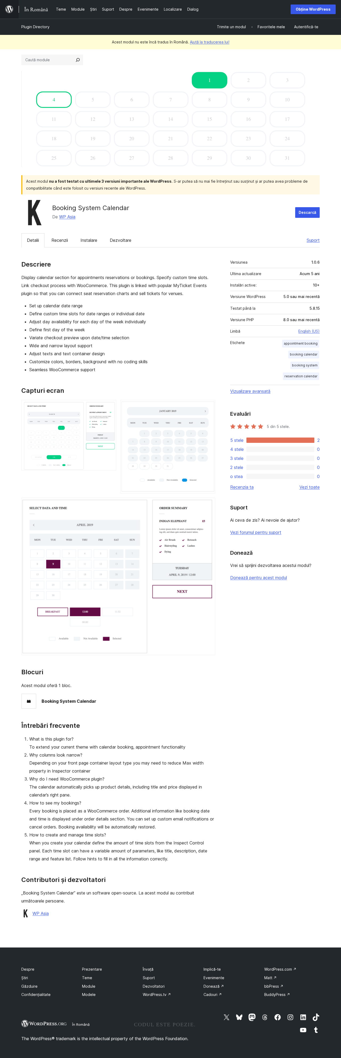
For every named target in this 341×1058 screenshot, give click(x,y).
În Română (81, 1024)
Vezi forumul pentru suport (255, 532)
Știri (24, 977)
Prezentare (92, 969)
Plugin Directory (35, 26)
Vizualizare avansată (250, 391)
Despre (27, 969)
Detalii (33, 240)
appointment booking (301, 343)
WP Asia (67, 216)
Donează (214, 986)
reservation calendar (301, 376)
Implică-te (212, 969)
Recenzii (59, 240)
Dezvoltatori (154, 986)
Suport (313, 240)
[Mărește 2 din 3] (208, 407)
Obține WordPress (313, 9)
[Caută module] (77, 60)
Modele (89, 994)
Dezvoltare (120, 240)
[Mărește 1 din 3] (109, 407)
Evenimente (214, 977)
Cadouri (213, 994)
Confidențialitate (36, 994)
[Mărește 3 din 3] (208, 505)
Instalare (88, 240)
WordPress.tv (157, 994)
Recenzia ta (242, 487)
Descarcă (307, 212)
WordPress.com (280, 969)
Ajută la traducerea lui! (209, 42)
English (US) (309, 331)
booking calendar (304, 354)
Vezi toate (309, 487)
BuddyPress (277, 994)
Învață (148, 969)
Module (88, 986)
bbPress (273, 986)
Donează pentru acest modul (258, 577)
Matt (270, 977)
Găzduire (29, 986)
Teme (87, 977)
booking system (305, 365)
